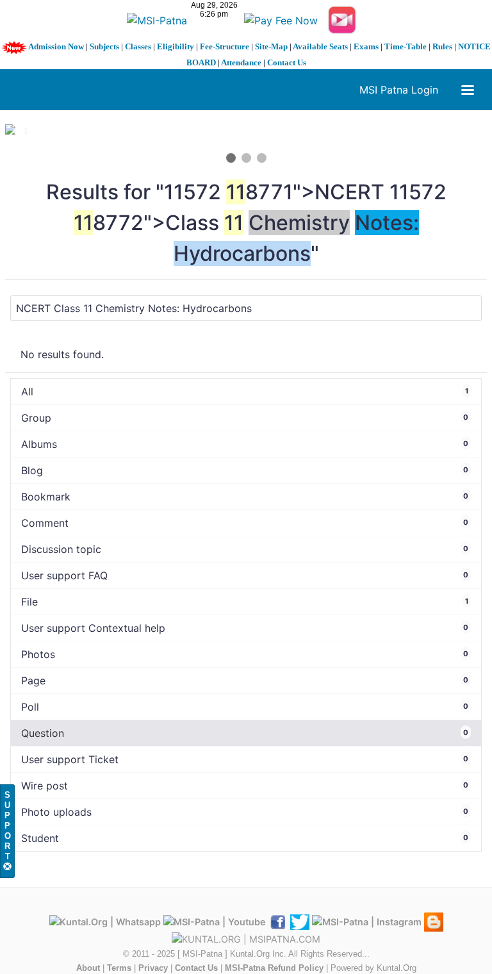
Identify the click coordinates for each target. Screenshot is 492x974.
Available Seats (320, 46)
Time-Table (405, 46)
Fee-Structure (224, 46)
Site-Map (271, 46)
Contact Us (286, 62)
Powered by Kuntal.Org (373, 968)
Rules (442, 46)
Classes (138, 46)
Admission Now (56, 46)
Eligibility (175, 46)
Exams (366, 46)
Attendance (241, 62)
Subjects (104, 46)
